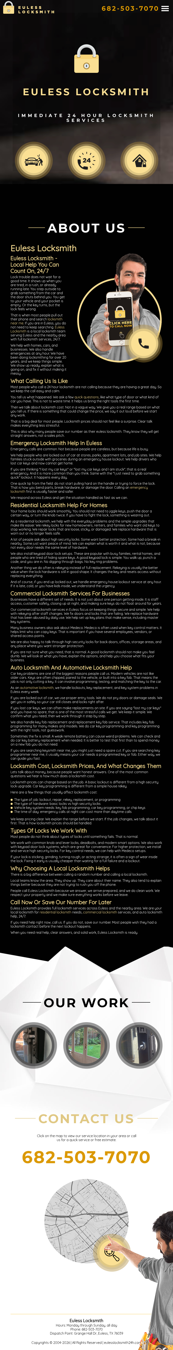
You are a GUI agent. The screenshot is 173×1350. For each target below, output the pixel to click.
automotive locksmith (37, 688)
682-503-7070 (130, 8)
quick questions (86, 397)
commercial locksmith (100, 912)
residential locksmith (55, 912)
